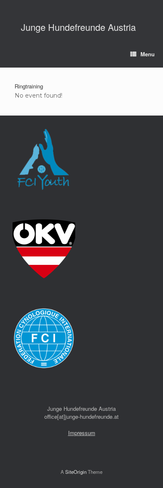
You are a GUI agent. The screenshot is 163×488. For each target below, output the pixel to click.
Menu (147, 54)
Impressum (81, 433)
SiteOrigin (76, 471)
